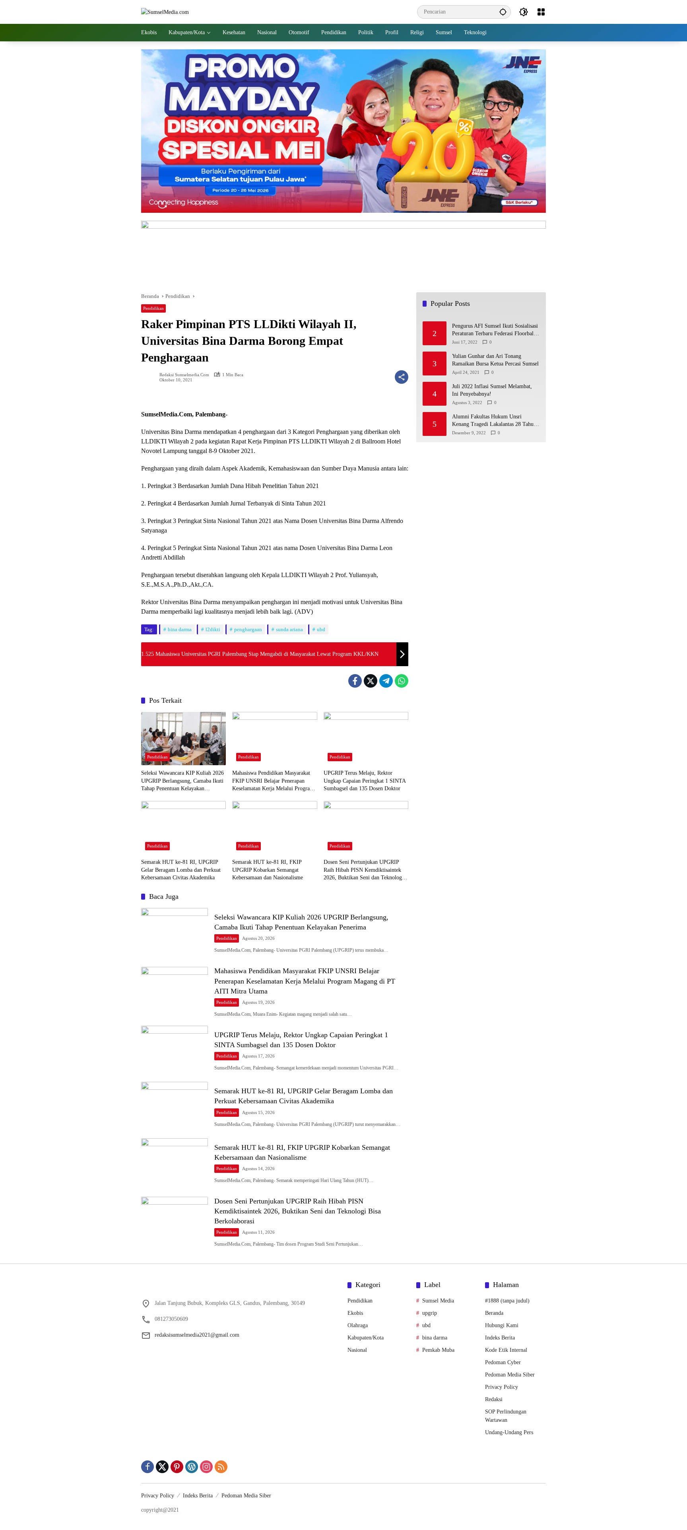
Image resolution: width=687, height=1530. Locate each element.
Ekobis (355, 1313)
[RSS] (221, 1466)
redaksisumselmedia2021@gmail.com (197, 1335)
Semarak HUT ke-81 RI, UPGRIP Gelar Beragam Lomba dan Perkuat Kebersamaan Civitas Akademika (181, 870)
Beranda (494, 1313)
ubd (321, 629)
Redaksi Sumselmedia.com (184, 375)
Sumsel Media (438, 1301)
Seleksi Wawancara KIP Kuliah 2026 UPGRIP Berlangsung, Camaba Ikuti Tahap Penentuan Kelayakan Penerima (182, 781)
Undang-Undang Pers (509, 1432)
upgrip (429, 1313)
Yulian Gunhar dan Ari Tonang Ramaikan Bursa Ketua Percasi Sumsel (495, 360)
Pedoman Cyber (503, 1362)
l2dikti (213, 629)
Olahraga (357, 1325)
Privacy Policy (501, 1387)
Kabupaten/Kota (365, 1338)
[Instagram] (206, 1466)
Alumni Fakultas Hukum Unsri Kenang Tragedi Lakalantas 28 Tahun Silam (494, 421)
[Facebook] (355, 681)
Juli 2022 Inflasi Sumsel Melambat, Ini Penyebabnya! (492, 390)
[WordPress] (191, 1466)
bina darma (180, 629)
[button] (503, 11)
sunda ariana (289, 629)
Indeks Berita (500, 1338)
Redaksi (494, 1399)
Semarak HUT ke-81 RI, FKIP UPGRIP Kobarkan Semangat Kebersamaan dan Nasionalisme (267, 870)
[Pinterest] (177, 1466)
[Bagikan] (401, 377)
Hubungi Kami (501, 1325)
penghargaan (248, 629)
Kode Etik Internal (506, 1350)
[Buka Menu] (541, 12)
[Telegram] (386, 681)
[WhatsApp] (401, 681)
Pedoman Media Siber (510, 1375)
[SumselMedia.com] (165, 12)
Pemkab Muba (438, 1350)
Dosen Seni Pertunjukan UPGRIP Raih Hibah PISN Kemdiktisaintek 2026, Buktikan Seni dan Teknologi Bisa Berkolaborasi (364, 870)
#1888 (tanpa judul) (507, 1301)
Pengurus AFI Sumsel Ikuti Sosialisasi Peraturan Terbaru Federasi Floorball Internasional (495, 330)
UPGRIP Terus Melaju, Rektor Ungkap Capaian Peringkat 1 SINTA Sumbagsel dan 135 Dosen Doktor (365, 780)
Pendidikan (153, 308)
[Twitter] (370, 681)
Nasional (357, 1350)
